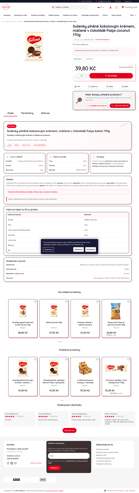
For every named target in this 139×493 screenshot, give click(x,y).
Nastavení (48, 249)
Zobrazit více (69, 430)
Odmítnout (78, 249)
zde (82, 244)
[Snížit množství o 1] (77, 75)
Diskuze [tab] (45, 113)
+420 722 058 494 (86, 1)
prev (5, 319)
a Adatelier (130, 491)
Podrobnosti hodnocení (102, 39)
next (133, 319)
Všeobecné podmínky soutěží (105, 458)
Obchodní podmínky (102, 449)
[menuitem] (7, 15)
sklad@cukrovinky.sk (104, 1)
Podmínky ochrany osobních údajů (107, 452)
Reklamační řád (101, 455)
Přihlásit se (54, 468)
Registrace (128, 1)
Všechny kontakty (35, 463)
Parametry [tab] (27, 113)
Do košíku (112, 76)
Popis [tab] (11, 113)
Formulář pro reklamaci (103, 461)
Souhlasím (90, 249)
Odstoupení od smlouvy (103, 464)
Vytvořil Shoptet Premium (115, 491)
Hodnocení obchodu (69, 404)
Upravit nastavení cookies (54, 491)
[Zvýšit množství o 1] (85, 75)
